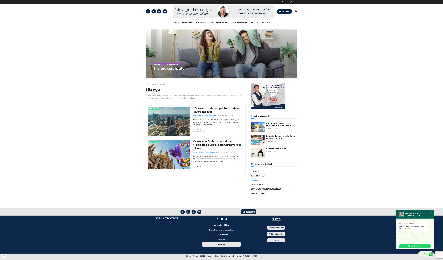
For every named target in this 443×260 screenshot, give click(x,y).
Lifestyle (254, 22)
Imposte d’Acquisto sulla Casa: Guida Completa (280, 137)
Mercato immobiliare (182, 22)
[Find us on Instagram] (159, 11)
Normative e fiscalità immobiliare (212, 22)
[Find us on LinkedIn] (153, 11)
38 (232, 115)
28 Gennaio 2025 (272, 129)
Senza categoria (258, 193)
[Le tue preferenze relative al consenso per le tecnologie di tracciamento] (4, 256)
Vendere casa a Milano (276, 149)
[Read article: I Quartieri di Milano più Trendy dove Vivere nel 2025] (169, 121)
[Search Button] (296, 11)
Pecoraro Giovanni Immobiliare (166, 73)
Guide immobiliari (239, 22)
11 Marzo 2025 (224, 115)
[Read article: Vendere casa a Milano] (258, 152)
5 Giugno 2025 (184, 73)
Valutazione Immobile (276, 228)
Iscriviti (285, 11)
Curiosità (266, 22)
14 (233, 152)
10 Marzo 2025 (272, 141)
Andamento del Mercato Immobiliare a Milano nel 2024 (280, 124)
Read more (200, 129)
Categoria (155, 84)
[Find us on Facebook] (148, 11)
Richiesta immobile (276, 234)
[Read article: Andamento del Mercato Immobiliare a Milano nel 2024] (258, 127)
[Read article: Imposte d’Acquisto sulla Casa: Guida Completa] (258, 140)
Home (148, 84)
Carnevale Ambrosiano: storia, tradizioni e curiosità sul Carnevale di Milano (217, 145)
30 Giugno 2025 (272, 152)
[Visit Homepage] (220, 11)
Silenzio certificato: (169, 68)
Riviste (276, 240)
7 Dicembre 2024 (224, 152)
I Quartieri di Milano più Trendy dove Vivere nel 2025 (216, 110)
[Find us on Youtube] (165, 11)
